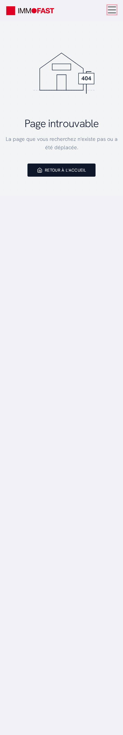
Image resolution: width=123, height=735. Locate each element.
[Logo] (30, 11)
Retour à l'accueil (65, 170)
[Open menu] (112, 10)
